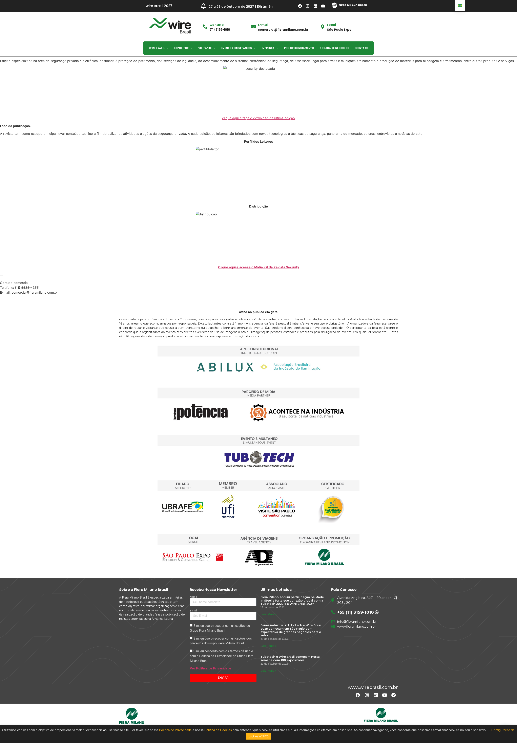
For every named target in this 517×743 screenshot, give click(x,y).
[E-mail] (253, 26)
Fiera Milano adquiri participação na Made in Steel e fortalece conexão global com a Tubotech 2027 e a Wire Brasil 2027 (292, 600)
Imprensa (268, 48)
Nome (193, 596)
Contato (361, 48)
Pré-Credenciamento (299, 48)
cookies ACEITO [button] (259, 736)
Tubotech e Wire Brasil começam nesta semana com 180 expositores (290, 658)
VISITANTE (205, 48)
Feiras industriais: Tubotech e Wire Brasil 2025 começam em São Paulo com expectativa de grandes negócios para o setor (291, 630)
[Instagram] (308, 6)
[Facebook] (300, 6)
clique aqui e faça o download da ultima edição (258, 118)
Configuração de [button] (503, 730)
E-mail (263, 24)
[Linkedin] (315, 6)
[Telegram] (393, 695)
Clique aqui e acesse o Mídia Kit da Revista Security (258, 267)
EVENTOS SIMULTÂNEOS (236, 48)
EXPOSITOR (181, 48)
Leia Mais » (268, 614)
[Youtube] (323, 6)
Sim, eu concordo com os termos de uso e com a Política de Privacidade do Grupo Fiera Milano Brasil (221, 656)
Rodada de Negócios (334, 48)
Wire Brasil (157, 48)
